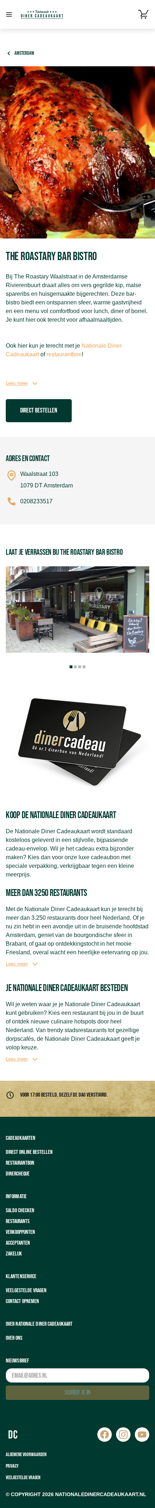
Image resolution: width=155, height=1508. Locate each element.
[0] (143, 14)
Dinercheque (18, 1173)
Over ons (14, 1338)
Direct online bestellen (29, 1152)
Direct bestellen (38, 410)
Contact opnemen (22, 1301)
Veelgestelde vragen (26, 1290)
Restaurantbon (20, 1163)
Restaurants (18, 1221)
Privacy (12, 1466)
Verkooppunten (20, 1232)
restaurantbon (64, 354)
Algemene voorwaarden (26, 1454)
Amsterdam (24, 53)
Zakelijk (14, 1253)
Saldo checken (20, 1210)
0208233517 (36, 501)
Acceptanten (18, 1243)
